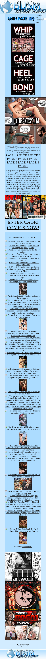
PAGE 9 (23, 166)
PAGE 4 (23, 159)
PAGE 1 (24, 155)
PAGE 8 (34, 162)
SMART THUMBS (27, 547)
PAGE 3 (12, 159)
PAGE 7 (23, 162)
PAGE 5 (34, 159)
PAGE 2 (35, 155)
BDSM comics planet (24, 644)
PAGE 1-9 (12, 155)
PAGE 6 (12, 162)
